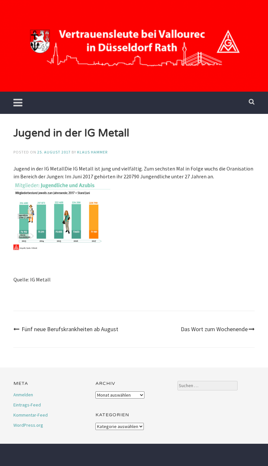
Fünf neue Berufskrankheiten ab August (70, 329)
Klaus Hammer (92, 152)
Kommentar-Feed (30, 415)
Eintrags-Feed (27, 405)
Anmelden (23, 395)
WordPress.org (28, 425)
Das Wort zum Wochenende (214, 329)
